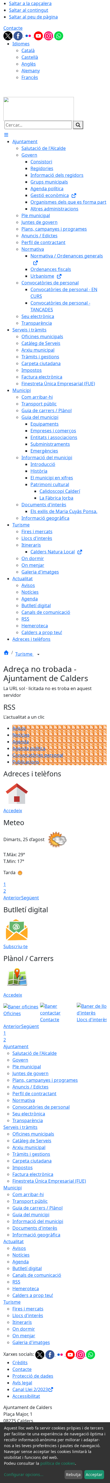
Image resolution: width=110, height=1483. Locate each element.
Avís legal (22, 1383)
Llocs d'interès (27, 1315)
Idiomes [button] (21, 44)
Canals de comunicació (36, 1275)
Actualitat (13, 1241)
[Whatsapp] (58, 35)
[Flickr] (29, 35)
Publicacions (25, 762)
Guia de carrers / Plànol (37, 1208)
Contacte (13, 28)
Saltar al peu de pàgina (33, 17)
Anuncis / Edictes (30, 1087)
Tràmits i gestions (31, 1154)
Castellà (29, 57)
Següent (30, 898)
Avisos (19, 728)
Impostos (22, 1167)
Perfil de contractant (34, 1093)
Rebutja (73, 1474)
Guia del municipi (30, 1215)
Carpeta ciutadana (32, 1161)
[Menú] (6, 135)
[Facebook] (19, 35)
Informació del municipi (37, 1221)
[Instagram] (49, 35)
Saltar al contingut (28, 10)
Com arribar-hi (28, 1194)
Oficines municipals (33, 1134)
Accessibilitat (26, 1396)
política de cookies (57, 1463)
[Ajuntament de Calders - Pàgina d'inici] (38, 108)
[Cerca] (78, 125)
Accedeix (12, 810)
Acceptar (94, 1474)
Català (28, 50)
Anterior (12, 898)
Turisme (24, 654)
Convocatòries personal (37, 755)
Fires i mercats (27, 1309)
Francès (29, 77)
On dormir (23, 1329)
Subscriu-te (15, 946)
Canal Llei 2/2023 (30, 1389)
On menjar (23, 1336)
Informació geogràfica (36, 1235)
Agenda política (28, 748)
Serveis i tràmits (20, 1127)
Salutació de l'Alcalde (34, 1053)
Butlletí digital (27, 1268)
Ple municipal (26, 1067)
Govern (20, 1060)
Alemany (30, 71)
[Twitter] (8, 35)
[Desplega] (38, 654)
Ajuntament (15, 1046)
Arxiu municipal (28, 1147)
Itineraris (22, 1322)
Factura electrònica (32, 1174)
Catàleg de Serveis (31, 1141)
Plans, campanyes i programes (45, 1080)
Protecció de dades (32, 1376)
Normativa (23, 1100)
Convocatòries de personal (41, 1107)
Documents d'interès (34, 1228)
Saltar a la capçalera (30, 3)
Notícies (21, 735)
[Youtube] (39, 35)
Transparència (27, 1120)
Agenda (20, 742)
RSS (16, 1282)
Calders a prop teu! (32, 1295)
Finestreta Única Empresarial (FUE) (49, 1181)
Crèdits (20, 1362)
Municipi (12, 1188)
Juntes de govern (30, 1073)
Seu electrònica (28, 1114)
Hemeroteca (25, 1288)
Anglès (28, 64)
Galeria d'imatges (31, 1342)
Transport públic (30, 1201)
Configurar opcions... (23, 1474)
